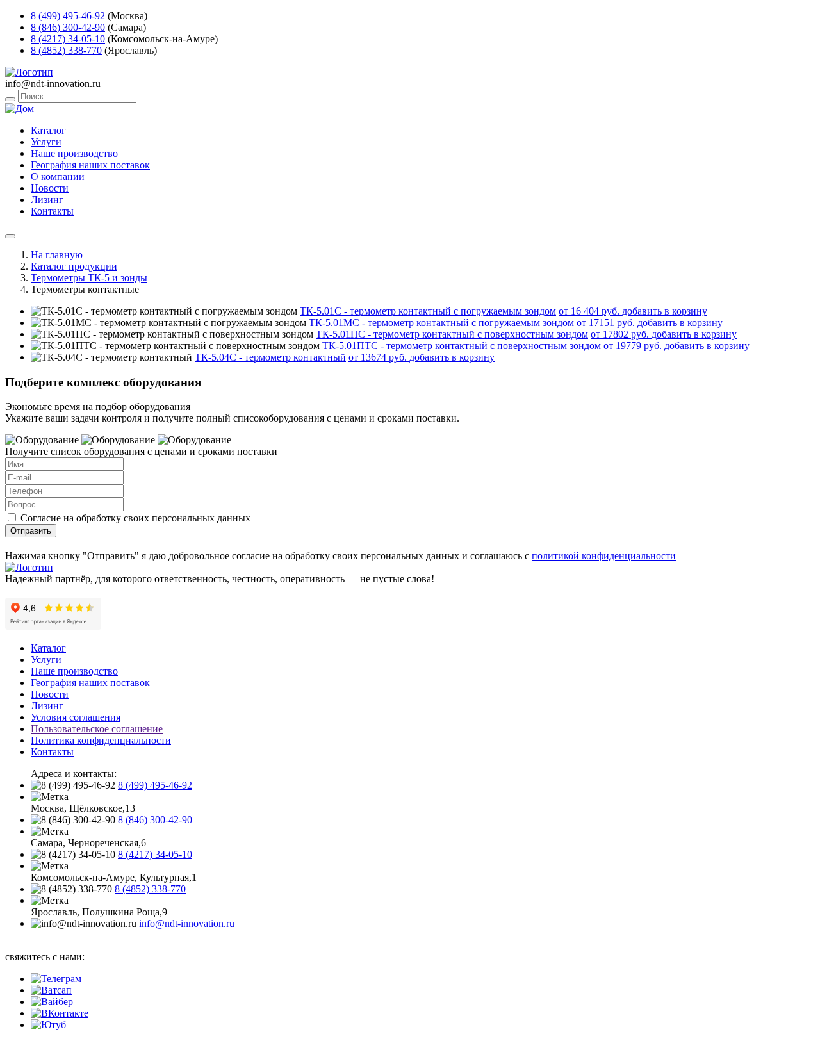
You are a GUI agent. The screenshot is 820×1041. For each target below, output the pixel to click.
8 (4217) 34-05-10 (68, 38)
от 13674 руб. (378, 357)
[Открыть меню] (10, 236)
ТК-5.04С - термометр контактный (270, 357)
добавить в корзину (664, 311)
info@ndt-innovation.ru (186, 923)
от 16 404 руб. (590, 311)
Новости (50, 188)
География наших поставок (90, 165)
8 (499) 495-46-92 (68, 15)
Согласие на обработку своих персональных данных (135, 517)
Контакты (52, 211)
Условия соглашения (75, 717)
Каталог (48, 130)
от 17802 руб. (621, 334)
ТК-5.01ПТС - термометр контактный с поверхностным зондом (461, 345)
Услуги (46, 141)
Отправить (30, 531)
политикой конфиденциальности (604, 555)
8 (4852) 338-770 (66, 50)
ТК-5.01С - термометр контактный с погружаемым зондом (428, 311)
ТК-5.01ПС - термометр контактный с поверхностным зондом (452, 334)
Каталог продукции (74, 266)
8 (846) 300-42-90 (68, 27)
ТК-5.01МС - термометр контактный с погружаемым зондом (441, 322)
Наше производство (74, 153)
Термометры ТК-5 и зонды (89, 277)
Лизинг (47, 199)
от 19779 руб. (633, 345)
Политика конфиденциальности (101, 740)
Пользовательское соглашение (97, 728)
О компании (58, 176)
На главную (57, 254)
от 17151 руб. (607, 322)
